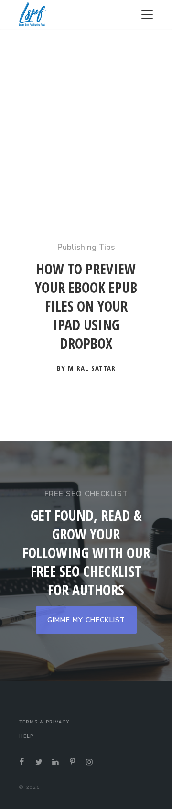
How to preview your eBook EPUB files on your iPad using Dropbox (86, 306)
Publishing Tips (86, 247)
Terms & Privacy (44, 722)
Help (26, 736)
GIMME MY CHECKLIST (86, 620)
